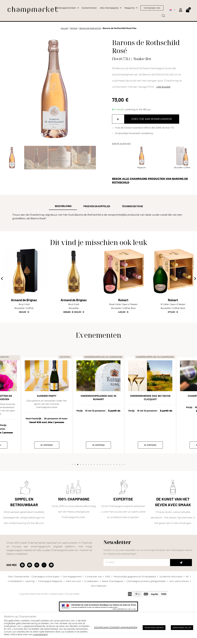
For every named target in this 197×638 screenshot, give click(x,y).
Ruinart (123, 300)
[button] (2, 279)
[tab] (63, 206)
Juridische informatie (170, 576)
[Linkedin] (51, 565)
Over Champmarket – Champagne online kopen (33, 576)
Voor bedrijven (99, 585)
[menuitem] (172, 10)
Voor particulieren (179, 581)
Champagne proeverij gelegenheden (146, 581)
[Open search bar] (163, 14)
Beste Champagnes (112, 581)
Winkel (73, 28)
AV (187, 576)
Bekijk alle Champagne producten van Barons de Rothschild (150, 180)
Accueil (64, 28)
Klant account (73, 581)
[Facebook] (29, 565)
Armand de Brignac (24, 300)
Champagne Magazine (50, 581)
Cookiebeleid (15, 581)
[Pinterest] (22, 565)
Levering (30, 581)
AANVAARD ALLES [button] (182, 627)
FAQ (107, 576)
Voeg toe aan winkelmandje (151, 118)
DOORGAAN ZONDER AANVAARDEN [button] (115, 627)
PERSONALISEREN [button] (154, 627)
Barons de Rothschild (90, 28)
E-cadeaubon (91, 581)
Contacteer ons (93, 576)
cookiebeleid (40, 634)
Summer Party (46, 395)
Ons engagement (72, 576)
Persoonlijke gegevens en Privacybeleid (135, 576)
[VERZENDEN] (181, 562)
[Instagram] (36, 565)
